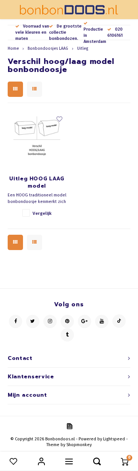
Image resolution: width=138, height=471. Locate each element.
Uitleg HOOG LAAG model (36, 182)
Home (13, 48)
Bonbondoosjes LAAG (48, 48)
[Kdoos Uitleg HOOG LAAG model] (37, 140)
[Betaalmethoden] (69, 425)
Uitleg (82, 48)
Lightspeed (114, 439)
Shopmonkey (79, 444)
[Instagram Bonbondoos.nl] (50, 321)
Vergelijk (42, 213)
